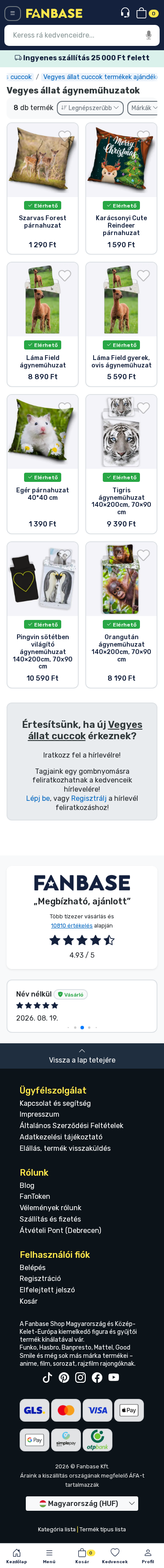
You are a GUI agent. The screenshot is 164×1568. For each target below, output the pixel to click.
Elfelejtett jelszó (47, 1290)
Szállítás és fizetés (50, 1219)
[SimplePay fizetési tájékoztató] (66, 1439)
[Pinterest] (64, 1378)
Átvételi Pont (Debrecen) (60, 1230)
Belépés (32, 1267)
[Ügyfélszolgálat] (126, 13)
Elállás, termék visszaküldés (65, 1148)
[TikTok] (47, 1378)
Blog (27, 1185)
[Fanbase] (54, 13)
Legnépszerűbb (90, 108)
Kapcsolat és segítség (55, 1103)
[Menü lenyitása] (12, 13)
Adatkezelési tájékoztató (61, 1137)
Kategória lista (57, 1529)
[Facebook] (97, 1378)
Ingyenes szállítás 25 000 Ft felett (86, 58)
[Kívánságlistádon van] (65, 136)
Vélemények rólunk (50, 1208)
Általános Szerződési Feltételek (71, 1125)
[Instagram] (80, 1378)
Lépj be (38, 798)
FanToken (35, 1196)
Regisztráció (40, 1278)
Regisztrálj (89, 798)
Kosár (29, 1301)
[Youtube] (113, 1378)
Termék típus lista (103, 1529)
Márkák (142, 108)
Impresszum (39, 1114)
